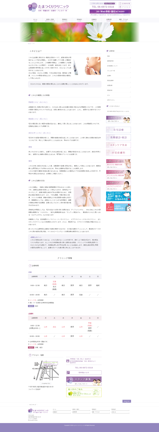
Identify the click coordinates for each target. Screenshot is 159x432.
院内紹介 (114, 409)
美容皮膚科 (110, 80)
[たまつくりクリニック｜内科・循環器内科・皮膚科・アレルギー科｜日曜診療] (48, 10)
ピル (108, 95)
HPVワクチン (111, 100)
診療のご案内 (75, 409)
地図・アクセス (96, 412)
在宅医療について (112, 66)
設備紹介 (55, 412)
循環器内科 (110, 61)
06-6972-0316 (106, 6)
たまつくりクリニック (78, 425)
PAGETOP (127, 401)
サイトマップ (32, 404)
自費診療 (109, 85)
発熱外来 (109, 90)
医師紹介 (94, 409)
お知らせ (114, 412)
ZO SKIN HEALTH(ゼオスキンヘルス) (118, 111)
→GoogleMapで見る (45, 383)
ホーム (54, 409)
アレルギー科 (111, 70)
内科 (108, 56)
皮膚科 (109, 75)
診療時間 (74, 412)
